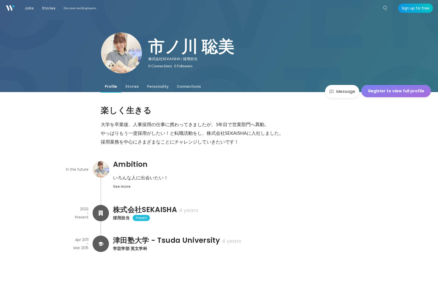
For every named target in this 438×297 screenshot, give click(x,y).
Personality (158, 86)
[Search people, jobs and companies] (385, 8)
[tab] (111, 86)
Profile (111, 86)
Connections (189, 86)
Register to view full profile (396, 91)
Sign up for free (415, 8)
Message (345, 91)
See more (122, 186)
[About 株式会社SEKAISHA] (101, 213)
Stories (132, 86)
